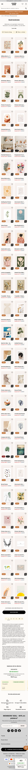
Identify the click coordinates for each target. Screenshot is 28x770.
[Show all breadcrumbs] (2, 16)
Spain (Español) (14, 763)
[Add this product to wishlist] (12, 38)
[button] (21, 764)
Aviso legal (8, 755)
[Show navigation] (2, 4)
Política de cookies (20, 753)
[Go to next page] (22, 618)
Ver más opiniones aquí (14, 694)
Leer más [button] (14, 28)
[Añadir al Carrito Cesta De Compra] (12, 52)
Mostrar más (14, 612)
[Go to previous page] (6, 618)
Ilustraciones (14, 16)
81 (19, 618)
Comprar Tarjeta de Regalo (15, 749)
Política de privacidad (17, 755)
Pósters (7, 16)
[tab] (22, 4)
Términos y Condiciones (9, 753)
